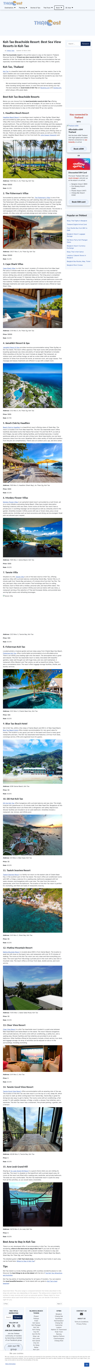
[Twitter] (13, 1326)
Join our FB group (13, 1348)
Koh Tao (6, 71)
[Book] (61, 8)
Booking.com (45, 88)
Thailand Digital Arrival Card (77, 224)
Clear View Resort (9, 1029)
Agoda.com (57, 88)
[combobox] (74, 44)
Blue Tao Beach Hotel (10, 730)
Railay (36, 1347)
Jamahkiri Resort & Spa (11, 347)
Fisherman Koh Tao (9, 653)
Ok (87, 1365)
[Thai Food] (51, 7)
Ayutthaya (58, 1318)
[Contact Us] (81, 1314)
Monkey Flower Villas (10, 502)
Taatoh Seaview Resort (11, 875)
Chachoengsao (59, 1338)
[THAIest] (13, 3)
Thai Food (46, 8)
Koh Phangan (36, 1325)
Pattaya (36, 1318)
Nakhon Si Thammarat (59, 1329)
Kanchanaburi (59, 1321)
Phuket (36, 1316)
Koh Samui (36, 1323)
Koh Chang (36, 1329)
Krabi (36, 1321)
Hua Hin (36, 1332)
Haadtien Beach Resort (11, 117)
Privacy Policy (81, 1324)
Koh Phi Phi (36, 1334)
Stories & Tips (35, 8)
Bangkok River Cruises (75, 265)
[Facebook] (8, 1326)
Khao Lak (36, 1336)
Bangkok (59, 1314)
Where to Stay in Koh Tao (25, 1261)
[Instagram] (19, 1326)
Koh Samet (36, 1341)
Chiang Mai (59, 1316)
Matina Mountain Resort (11, 952)
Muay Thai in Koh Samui (75, 252)
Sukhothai (58, 1325)
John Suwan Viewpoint (49, 135)
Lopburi (59, 1327)
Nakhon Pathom (58, 1336)
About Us (81, 1318)
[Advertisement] (47, 23)
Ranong (59, 1334)
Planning (22, 8)
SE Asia (68, 8)
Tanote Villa (20, 577)
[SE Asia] (72, 7)
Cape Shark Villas (9, 268)
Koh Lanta (36, 1338)
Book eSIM (79, 149)
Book (58, 8)
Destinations (9, 8)
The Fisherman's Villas (42, 197)
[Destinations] (14, 7)
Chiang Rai (59, 1323)
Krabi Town (59, 1332)
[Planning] (26, 7)
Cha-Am (36, 1343)
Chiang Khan (58, 1341)
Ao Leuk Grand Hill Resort (20, 1171)
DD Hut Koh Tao (8, 803)
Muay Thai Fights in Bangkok (77, 221)
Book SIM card (78, 202)
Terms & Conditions (81, 1322)
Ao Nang (36, 1345)
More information (10, 1364)
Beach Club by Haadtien (11, 427)
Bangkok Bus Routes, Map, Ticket (78, 261)
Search (86, 44)
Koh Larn (36, 1349)
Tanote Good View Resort (12, 1091)
